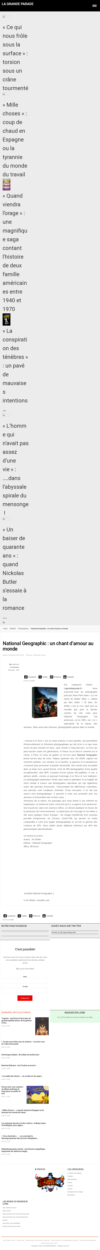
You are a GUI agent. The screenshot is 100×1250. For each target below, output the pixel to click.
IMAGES (13, 629)
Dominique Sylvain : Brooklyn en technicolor (20, 1055)
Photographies (23, 629)
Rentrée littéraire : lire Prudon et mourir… (19, 1065)
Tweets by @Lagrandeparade (63, 932)
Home (5, 629)
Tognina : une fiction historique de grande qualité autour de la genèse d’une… (16, 1020)
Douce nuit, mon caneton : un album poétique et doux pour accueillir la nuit (12, 1090)
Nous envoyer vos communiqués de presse (65, 1240)
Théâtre (70, 1176)
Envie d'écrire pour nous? (12, 1226)
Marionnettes (72, 1179)
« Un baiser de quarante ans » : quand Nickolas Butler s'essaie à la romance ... (14, 573)
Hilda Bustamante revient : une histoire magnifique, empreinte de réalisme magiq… (23, 1150)
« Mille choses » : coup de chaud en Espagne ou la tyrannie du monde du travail (15, 140)
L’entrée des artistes (74, 1173)
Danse (69, 1182)
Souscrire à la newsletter (11, 1223)
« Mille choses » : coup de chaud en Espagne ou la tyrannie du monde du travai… (22, 1111)
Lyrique (70, 1186)
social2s (32, 680)
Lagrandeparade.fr (73, 688)
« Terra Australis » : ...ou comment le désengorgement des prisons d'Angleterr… (19, 1137)
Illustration (71, 1195)
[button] (30, 677)
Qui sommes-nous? (9, 1208)
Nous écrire (7, 1211)
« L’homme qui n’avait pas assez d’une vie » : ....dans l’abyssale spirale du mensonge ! (16, 469)
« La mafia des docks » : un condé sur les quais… (22, 1076)
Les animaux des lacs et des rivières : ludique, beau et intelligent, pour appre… (23, 1124)
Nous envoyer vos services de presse (16, 1214)
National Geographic (87, 755)
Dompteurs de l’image (75, 1192)
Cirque (69, 1189)
